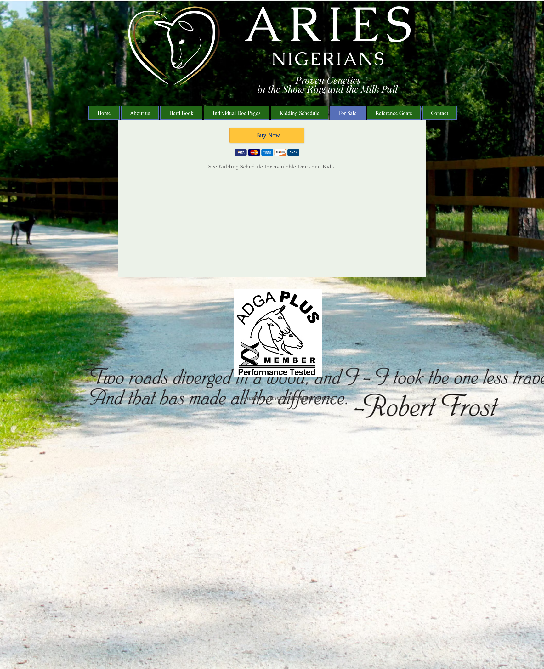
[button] (181, 113)
